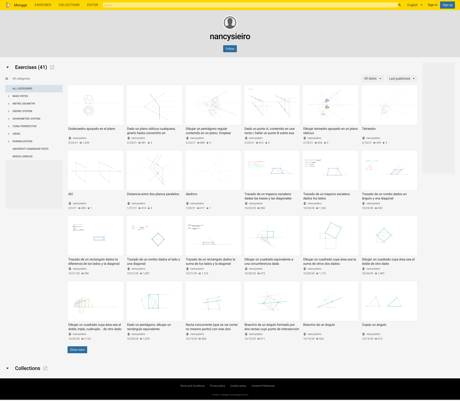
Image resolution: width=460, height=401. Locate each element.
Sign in (433, 5)
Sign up (447, 4)
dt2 (70, 194)
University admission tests (30, 149)
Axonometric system (26, 118)
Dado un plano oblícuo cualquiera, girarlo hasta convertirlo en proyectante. (151, 133)
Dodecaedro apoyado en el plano (91, 129)
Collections (69, 5)
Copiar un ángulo (374, 325)
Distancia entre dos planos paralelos (153, 194)
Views (16, 133)
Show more (77, 349)
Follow (230, 48)
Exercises (43, 5)
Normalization (22, 141)
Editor (92, 5)
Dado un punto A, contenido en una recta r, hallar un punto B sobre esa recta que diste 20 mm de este (270, 133)
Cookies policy (238, 385)
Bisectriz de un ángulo (319, 325)
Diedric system (22, 111)
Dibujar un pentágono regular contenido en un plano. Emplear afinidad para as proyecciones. (208, 133)
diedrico (191, 194)
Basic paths (20, 96)
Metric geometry (24, 103)
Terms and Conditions (192, 385)
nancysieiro (79, 138)
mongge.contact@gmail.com (234, 394)
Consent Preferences (263, 385)
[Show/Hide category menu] (9, 78)
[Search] (399, 5)
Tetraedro (369, 129)
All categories (22, 88)
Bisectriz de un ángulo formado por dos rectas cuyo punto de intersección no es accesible (272, 329)
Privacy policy (217, 385)
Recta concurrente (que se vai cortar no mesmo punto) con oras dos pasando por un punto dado (212, 329)
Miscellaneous (23, 156)
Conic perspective (25, 126)
